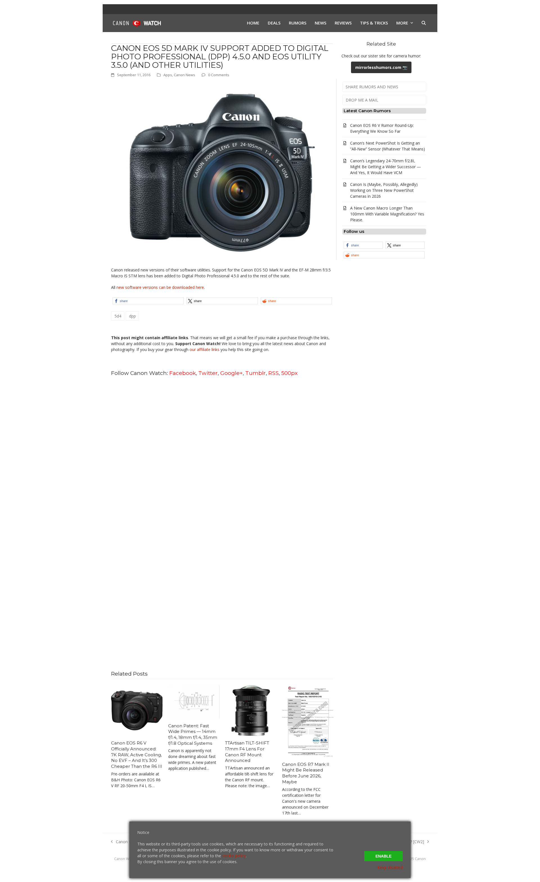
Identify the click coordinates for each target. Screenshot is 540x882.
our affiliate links (204, 349)
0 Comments (218, 74)
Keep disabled (390, 867)
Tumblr (255, 373)
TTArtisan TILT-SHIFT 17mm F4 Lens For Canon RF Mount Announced (247, 751)
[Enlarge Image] (222, 172)
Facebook (182, 373)
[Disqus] (222, 452)
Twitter (208, 373)
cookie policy (234, 855)
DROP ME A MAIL (362, 100)
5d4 (117, 316)
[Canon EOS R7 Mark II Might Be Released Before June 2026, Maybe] (308, 720)
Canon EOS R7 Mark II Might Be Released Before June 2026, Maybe (305, 773)
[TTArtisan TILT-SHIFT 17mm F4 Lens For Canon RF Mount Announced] (250, 710)
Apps (167, 74)
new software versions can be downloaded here (160, 287)
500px (289, 373)
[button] (423, 23)
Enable (383, 856)
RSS (273, 373)
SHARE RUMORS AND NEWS (372, 86)
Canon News (184, 74)
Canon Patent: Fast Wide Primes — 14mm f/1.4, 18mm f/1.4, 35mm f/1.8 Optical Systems (192, 734)
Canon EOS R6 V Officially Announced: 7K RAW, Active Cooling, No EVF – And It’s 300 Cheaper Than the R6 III (136, 754)
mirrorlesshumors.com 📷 (381, 67)
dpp (132, 316)
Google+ (231, 373)
